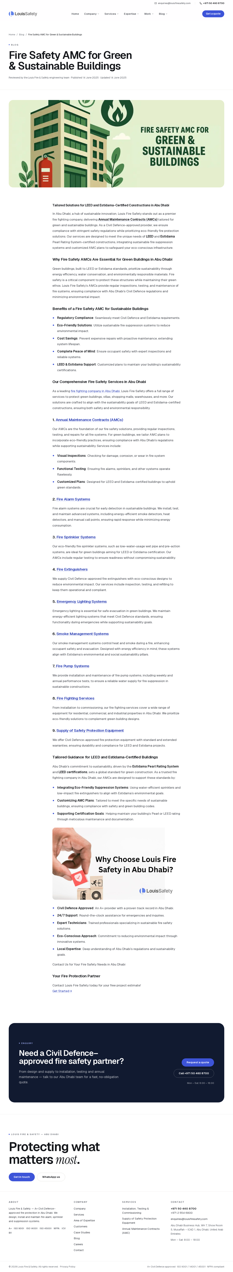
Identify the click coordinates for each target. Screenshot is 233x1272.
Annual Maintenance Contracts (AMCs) (89, 419)
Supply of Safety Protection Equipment (90, 730)
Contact (79, 1250)
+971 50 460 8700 (213, 3)
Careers (78, 1244)
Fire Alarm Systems (73, 499)
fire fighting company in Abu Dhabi (95, 391)
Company (90, 13)
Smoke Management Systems (82, 633)
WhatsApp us (51, 1177)
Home (75, 13)
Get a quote (213, 13)
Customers (80, 1226)
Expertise (130, 13)
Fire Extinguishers (72, 569)
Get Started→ (62, 991)
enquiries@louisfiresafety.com (174, 3)
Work (147, 13)
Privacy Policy (67, 1266)
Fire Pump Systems (72, 666)
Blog (162, 13)
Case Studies (82, 1232)
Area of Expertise (84, 1220)
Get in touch (22, 1177)
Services (110, 13)
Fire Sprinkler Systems (76, 537)
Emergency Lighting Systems (82, 601)
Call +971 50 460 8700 (194, 1073)
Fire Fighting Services (75, 698)
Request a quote (198, 1062)
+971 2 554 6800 (182, 1212)
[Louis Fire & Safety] (23, 13)
